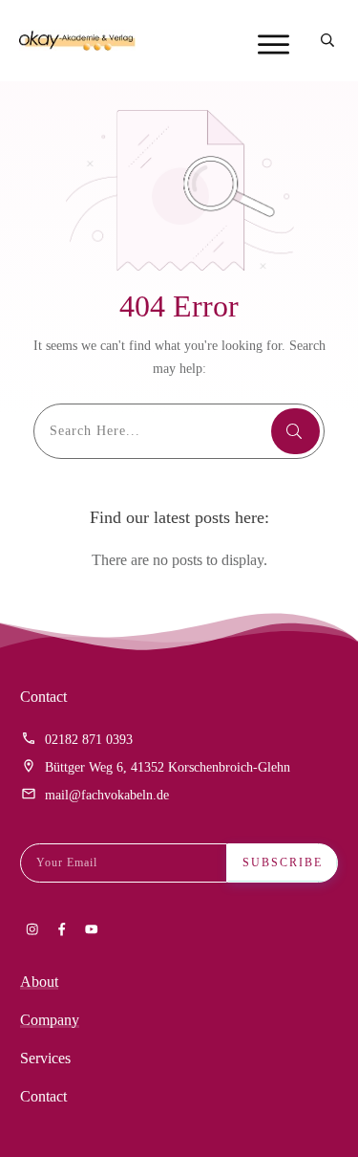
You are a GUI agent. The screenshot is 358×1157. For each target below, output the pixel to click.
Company (49, 1020)
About (39, 981)
